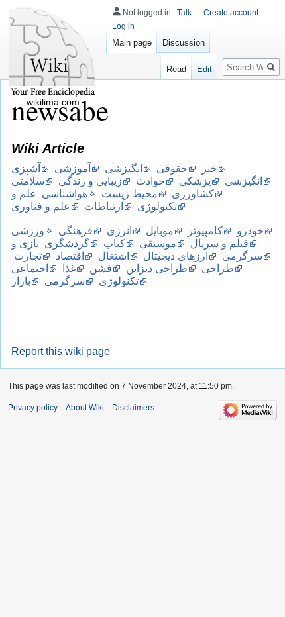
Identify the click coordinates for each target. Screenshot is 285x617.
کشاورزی (193, 193)
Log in (123, 26)
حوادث (150, 181)
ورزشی (27, 230)
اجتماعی (29, 268)
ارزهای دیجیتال (175, 255)
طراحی (217, 268)
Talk (184, 12)
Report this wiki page (60, 351)
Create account (230, 12)
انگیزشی (123, 168)
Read (176, 69)
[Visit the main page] (53, 53)
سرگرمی (64, 281)
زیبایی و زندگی (90, 181)
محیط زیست (129, 193)
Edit (204, 69)
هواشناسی (64, 193)
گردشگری (66, 243)
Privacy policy (33, 407)
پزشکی (195, 181)
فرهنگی (75, 230)
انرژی (119, 230)
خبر (209, 168)
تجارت (28, 255)
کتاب (114, 243)
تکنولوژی (119, 281)
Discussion (183, 43)
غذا (69, 268)
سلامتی (27, 181)
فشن (100, 268)
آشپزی (25, 168)
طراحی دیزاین (157, 268)
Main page (132, 43)
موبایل (160, 230)
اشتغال (113, 255)
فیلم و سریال (219, 243)
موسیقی (157, 243)
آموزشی (72, 168)
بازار (20, 281)
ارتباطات (103, 206)
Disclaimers (133, 407)
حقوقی (172, 168)
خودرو (250, 230)
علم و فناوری (40, 206)
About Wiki (85, 407)
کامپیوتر (205, 230)
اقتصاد (70, 255)
